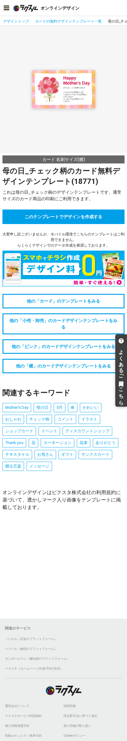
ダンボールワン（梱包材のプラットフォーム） (37, 658)
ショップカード (19, 431)
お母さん (45, 454)
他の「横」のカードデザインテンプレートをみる (63, 365)
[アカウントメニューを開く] (120, 8)
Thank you (14, 442)
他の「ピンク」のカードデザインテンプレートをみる (63, 346)
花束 (84, 442)
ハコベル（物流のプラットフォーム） (31, 648)
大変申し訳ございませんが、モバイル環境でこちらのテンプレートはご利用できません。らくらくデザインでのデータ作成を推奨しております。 (63, 240)
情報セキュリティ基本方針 (23, 735)
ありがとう (106, 442)
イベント (49, 431)
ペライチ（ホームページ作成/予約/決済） (34, 668)
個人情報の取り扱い (77, 725)
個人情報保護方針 (17, 725)
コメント (65, 419)
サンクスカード (95, 454)
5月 (59, 407)
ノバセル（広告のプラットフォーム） (31, 639)
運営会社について (17, 706)
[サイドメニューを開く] (6, 8)
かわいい (91, 407)
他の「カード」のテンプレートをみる (63, 301)
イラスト (89, 419)
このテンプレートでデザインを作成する (63, 216)
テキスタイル (17, 454)
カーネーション (57, 442)
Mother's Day (16, 407)
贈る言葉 (13, 466)
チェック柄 (39, 419)
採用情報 (69, 706)
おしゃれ (13, 419)
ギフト (67, 454)
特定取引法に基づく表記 (80, 716)
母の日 (42, 407)
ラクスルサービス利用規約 (23, 716)
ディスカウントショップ (87, 431)
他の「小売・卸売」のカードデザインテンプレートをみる (63, 323)
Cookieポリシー (74, 735)
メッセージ (39, 466)
